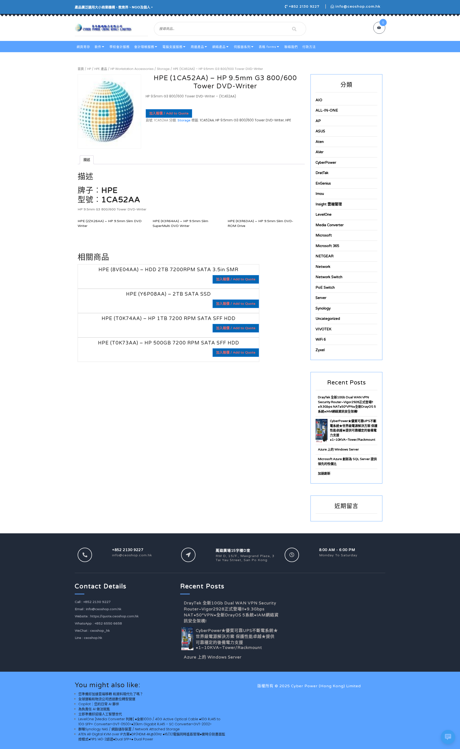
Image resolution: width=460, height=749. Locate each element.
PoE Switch (325, 287)
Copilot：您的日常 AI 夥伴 (98, 704)
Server (321, 298)
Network (323, 267)
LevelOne (324, 214)
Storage (163, 69)
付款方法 (309, 47)
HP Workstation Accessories (132, 69)
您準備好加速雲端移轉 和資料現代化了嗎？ (110, 694)
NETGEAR (325, 256)
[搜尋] (294, 29)
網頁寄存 (83, 47)
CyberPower (326, 162)
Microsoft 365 (327, 246)
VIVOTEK (323, 329)
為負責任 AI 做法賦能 (94, 709)
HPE (288, 120)
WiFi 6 (321, 339)
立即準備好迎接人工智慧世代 (100, 714)
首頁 (81, 69)
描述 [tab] (86, 159)
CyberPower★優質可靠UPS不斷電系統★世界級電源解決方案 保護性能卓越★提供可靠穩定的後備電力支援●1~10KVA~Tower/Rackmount (353, 430)
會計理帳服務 (144, 47)
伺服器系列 (242, 47)
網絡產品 (219, 47)
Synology (323, 308)
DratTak (322, 173)
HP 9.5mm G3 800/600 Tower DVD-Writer (249, 120)
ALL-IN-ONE (327, 110)
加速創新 (324, 473)
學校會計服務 (119, 47)
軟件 (98, 47)
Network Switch (329, 277)
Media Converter (330, 225)
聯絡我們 (291, 47)
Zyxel (320, 350)
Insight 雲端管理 (329, 204)
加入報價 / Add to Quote (169, 113)
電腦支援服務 (172, 47)
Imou (320, 193)
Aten (320, 142)
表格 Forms (267, 47)
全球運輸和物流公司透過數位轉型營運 (106, 699)
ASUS (320, 131)
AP (318, 121)
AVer (319, 152)
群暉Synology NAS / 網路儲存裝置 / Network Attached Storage (129, 729)
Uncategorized (328, 318)
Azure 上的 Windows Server (338, 449)
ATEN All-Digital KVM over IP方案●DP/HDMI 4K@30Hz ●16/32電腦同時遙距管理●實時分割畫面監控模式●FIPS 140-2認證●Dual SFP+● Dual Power (151, 737)
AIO (319, 100)
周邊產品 (197, 47)
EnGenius (323, 183)
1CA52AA (207, 120)
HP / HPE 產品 (97, 69)
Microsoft (324, 235)
